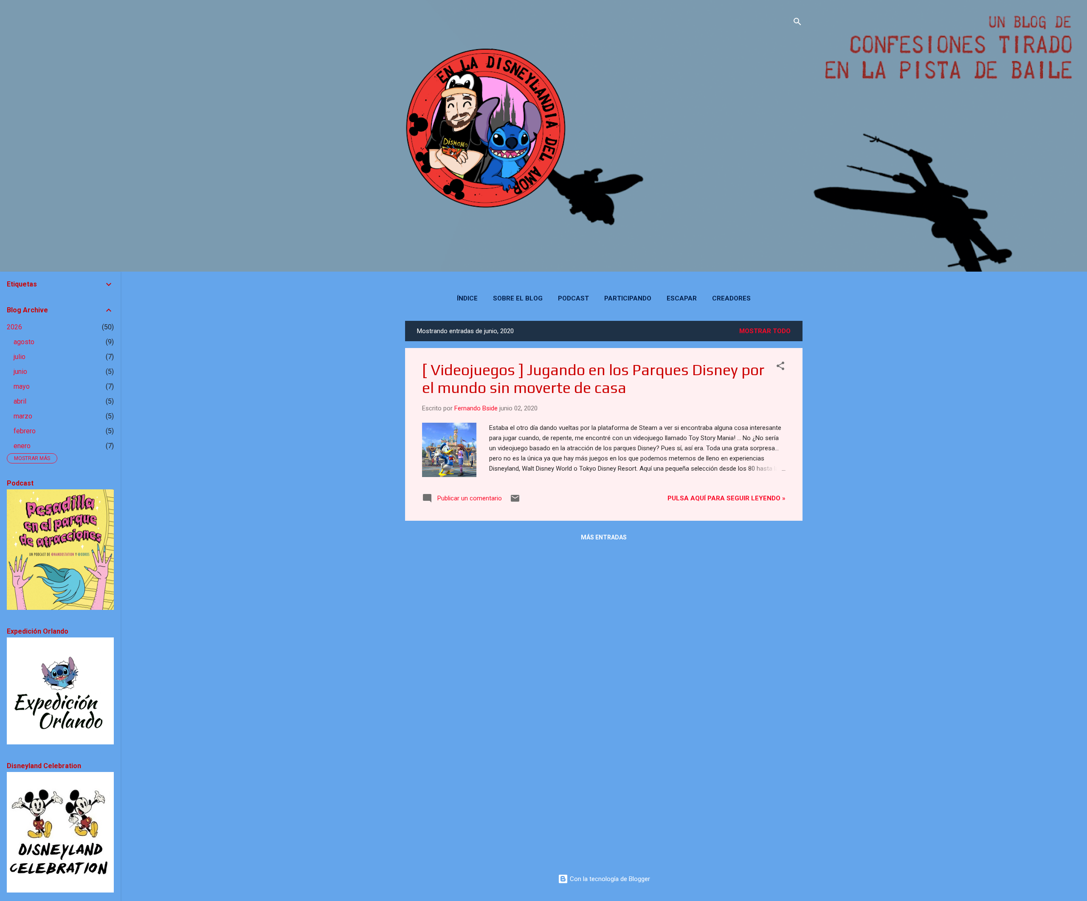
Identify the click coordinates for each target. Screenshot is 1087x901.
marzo (23, 416)
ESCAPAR (682, 298)
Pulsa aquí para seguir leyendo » (726, 498)
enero (22, 446)
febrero (25, 431)
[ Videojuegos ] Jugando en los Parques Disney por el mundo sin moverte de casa (593, 378)
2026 (14, 327)
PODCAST (573, 298)
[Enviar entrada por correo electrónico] (515, 501)
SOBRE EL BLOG (518, 298)
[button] (780, 367)
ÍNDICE (467, 298)
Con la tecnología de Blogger (609, 879)
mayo (22, 386)
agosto (24, 342)
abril (20, 401)
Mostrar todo (765, 331)
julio (19, 357)
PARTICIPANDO (627, 298)
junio (20, 372)
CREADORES (731, 298)
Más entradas (604, 537)
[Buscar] (797, 23)
